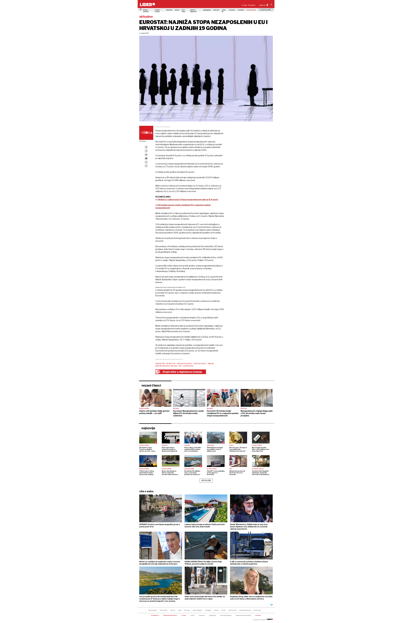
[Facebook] (146, 147)
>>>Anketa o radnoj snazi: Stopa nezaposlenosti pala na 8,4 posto (186, 199)
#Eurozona (188, 366)
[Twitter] (146, 150)
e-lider (183, 615)
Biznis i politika (152, 610)
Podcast (216, 610)
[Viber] (146, 165)
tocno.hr (258, 615)
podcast (216, 10)
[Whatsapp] (146, 162)
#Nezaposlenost (184, 364)
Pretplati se (155, 615)
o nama (192, 615)
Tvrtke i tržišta (163, 610)
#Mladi (211, 364)
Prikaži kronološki (265, 9)
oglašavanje (212, 615)
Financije (172, 610)
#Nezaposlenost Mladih (166, 366)
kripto (177, 10)
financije (169, 10)
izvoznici (232, 10)
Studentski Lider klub (245, 610)
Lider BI (224, 10)
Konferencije (257, 610)
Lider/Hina (142, 141)
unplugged (207, 10)
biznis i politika (146, 10)
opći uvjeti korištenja (225, 615)
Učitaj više (206, 480)
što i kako (183, 10)
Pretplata (251, 5)
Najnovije (148, 428)
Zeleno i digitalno (197, 610)
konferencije (251, 10)
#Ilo (180, 366)
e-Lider (244, 5)
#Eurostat (171, 364)
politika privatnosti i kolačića (243, 615)
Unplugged (208, 610)
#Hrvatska (160, 364)
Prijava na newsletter (170, 615)
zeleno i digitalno (193, 10)
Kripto (180, 610)
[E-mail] (146, 158)
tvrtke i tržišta (157, 10)
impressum (202, 615)
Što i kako (187, 610)
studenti (241, 10)
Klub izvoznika (232, 610)
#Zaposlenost (200, 364)
